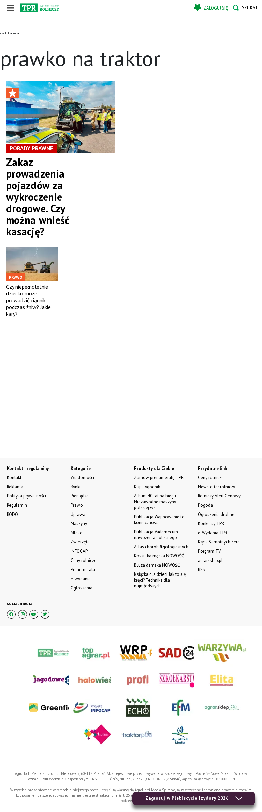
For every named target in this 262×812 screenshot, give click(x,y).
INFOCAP (79, 551)
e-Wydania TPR (212, 533)
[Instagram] (22, 614)
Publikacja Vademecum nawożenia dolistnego (156, 534)
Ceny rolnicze (84, 560)
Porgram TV (209, 551)
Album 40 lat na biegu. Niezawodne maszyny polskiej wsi (155, 501)
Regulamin (17, 505)
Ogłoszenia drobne (216, 514)
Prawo (77, 505)
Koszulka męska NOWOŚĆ (159, 556)
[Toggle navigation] (10, 7)
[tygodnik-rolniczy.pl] (39, 8)
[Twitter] (45, 614)
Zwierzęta (80, 542)
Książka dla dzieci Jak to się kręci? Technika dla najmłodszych (160, 580)
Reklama (15, 487)
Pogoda (205, 505)
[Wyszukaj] (245, 7)
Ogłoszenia (81, 588)
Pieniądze (80, 496)
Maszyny (79, 523)
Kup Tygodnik (147, 487)
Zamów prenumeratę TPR (159, 477)
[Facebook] (11, 614)
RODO (12, 514)
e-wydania (81, 579)
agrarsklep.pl (210, 560)
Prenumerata (83, 569)
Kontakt (14, 477)
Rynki (76, 487)
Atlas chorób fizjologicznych (161, 547)
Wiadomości (82, 477)
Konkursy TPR (211, 523)
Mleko (77, 533)
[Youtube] (33, 614)
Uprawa (78, 514)
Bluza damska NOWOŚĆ (157, 565)
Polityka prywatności (26, 496)
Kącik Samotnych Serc (218, 542)
